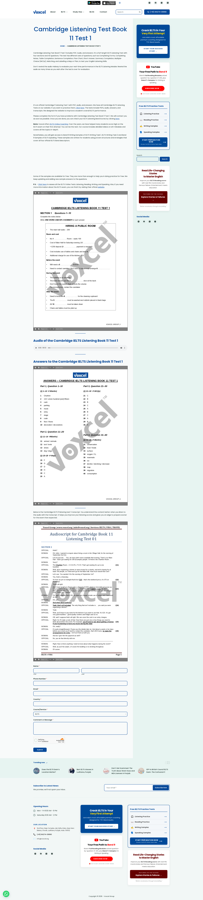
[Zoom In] (53, 193)
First (34, 674)
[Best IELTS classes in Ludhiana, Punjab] (71, 771)
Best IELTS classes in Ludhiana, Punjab (85, 770)
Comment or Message (43, 720)
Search (139, 155)
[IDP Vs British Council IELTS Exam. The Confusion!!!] (141, 771)
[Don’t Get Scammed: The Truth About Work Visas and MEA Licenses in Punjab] (106, 771)
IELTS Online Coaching (59, 124)
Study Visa (77, 12)
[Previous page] (35, 193)
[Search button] (140, 12)
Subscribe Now (161, 788)
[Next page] (38, 193)
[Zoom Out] (50, 193)
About (53, 12)
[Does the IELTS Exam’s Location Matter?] (36, 771)
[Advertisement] (80, 88)
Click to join (153, 41)
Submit (40, 750)
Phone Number (40, 679)
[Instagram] (162, 3)
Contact (103, 12)
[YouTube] (149, 3)
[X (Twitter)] (168, 3)
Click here (80, 108)
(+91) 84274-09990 (158, 12)
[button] (6, 894)
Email (36, 689)
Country (37, 699)
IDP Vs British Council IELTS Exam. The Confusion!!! (157, 770)
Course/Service (40, 709)
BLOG (92, 12)
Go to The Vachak (153, 188)
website (101, 187)
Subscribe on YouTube (153, 79)
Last (82, 674)
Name (36, 666)
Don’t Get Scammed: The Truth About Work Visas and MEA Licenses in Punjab (123, 771)
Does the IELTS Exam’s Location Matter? (51, 770)
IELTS (63, 12)
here (117, 119)
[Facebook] (156, 3)
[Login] (120, 3)
